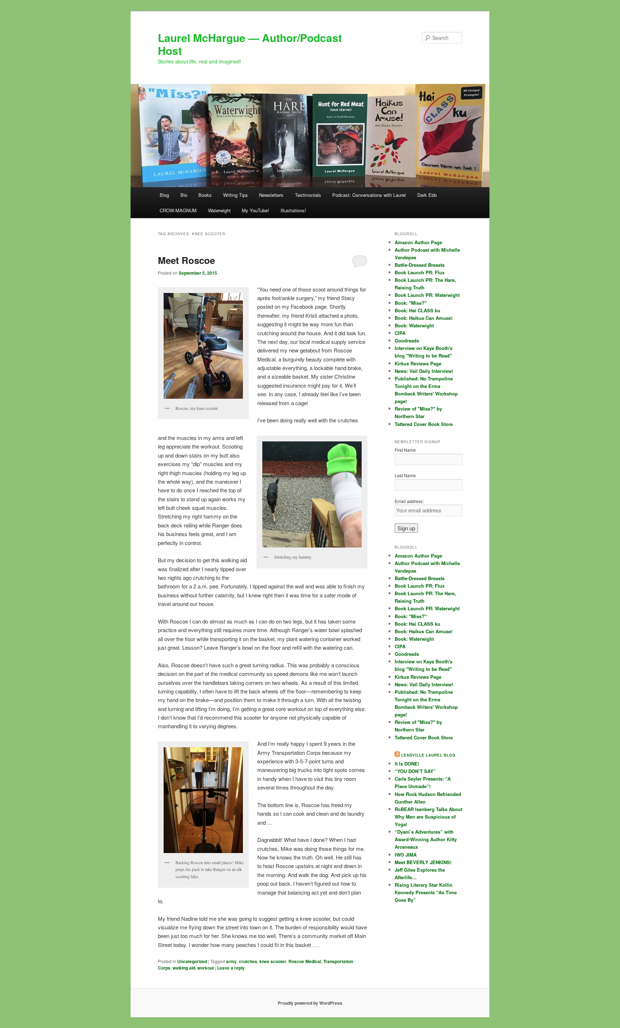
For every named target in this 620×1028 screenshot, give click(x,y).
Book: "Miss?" (411, 302)
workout (205, 968)
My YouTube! (255, 210)
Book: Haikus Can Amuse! (423, 317)
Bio (183, 194)
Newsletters (271, 194)
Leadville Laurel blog (428, 755)
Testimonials (308, 194)
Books (205, 194)
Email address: (409, 501)
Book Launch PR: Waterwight (427, 295)
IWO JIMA (406, 854)
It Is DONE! (407, 763)
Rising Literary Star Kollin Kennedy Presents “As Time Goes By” (426, 892)
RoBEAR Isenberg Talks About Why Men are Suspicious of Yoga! (428, 817)
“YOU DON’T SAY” (415, 771)
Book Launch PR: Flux (420, 272)
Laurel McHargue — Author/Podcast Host (250, 44)
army (231, 961)
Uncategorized (192, 961)
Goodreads (407, 340)
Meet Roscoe (186, 260)
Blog (164, 194)
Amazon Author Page (418, 242)
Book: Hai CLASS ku (417, 310)
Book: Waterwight (414, 325)
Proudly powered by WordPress (310, 1003)
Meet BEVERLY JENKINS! (423, 862)
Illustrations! (293, 210)
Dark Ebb (427, 194)
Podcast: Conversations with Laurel (369, 194)
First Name (405, 450)
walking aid (184, 968)
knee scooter (272, 961)
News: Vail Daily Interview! (424, 371)
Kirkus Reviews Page (418, 363)
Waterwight (219, 210)
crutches (248, 961)
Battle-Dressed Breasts (420, 264)
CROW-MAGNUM (178, 210)
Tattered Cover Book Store (424, 424)
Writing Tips (235, 194)
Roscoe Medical (304, 961)
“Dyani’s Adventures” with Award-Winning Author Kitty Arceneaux (426, 839)
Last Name (405, 475)
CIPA (400, 333)
